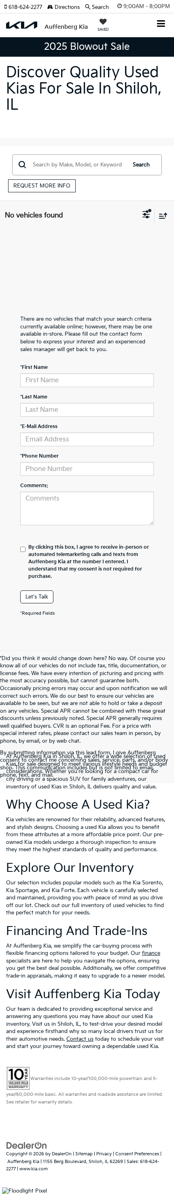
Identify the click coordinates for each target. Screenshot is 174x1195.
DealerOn (62, 1154)
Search (141, 165)
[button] (25, 7)
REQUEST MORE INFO (41, 186)
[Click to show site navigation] (161, 24)
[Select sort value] (161, 216)
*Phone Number (39, 456)
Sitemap (84, 1154)
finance (151, 953)
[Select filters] (146, 215)
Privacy (104, 1154)
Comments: (34, 486)
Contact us (79, 1039)
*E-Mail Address (38, 427)
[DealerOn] (26, 1145)
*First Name (34, 367)
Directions (66, 7)
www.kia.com (33, 1169)
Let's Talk (36, 597)
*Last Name (33, 397)
